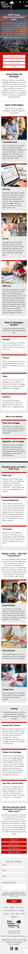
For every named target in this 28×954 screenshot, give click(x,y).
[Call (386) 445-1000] (23, 2)
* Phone (4, 870)
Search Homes (14, 844)
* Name (4, 865)
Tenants (6, 913)
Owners (21, 910)
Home (6, 907)
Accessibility (23, 941)
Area (12, 913)
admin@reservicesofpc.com (19, 936)
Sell (22, 907)
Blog (23, 913)
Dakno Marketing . (14, 944)
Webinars (14, 917)
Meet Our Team (14, 852)
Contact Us (14, 840)
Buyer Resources (14, 848)
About (18, 913)
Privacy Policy (16, 941)
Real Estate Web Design (12, 942)
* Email (4, 876)
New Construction (10, 910)
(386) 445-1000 (5, 936)
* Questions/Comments (8, 882)
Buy (17, 907)
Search (12, 907)
